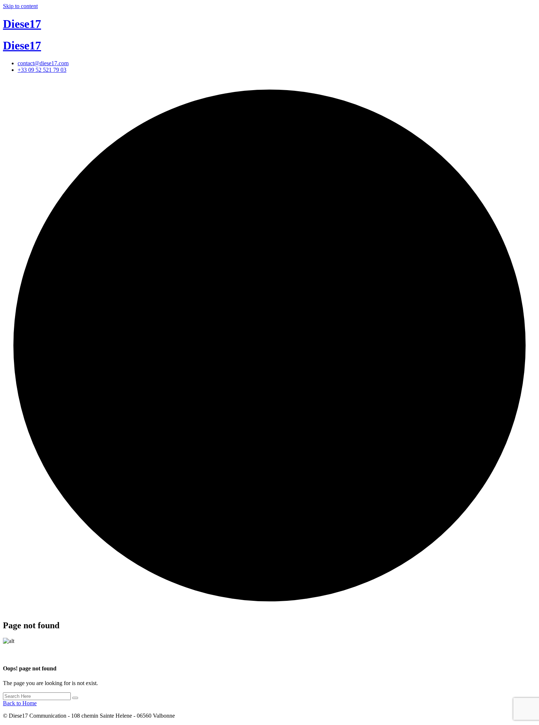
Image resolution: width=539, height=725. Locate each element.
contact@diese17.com (43, 63)
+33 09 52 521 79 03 (42, 70)
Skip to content (20, 6)
